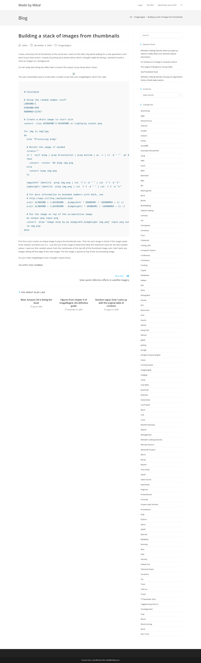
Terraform (145, 574)
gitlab (143, 340)
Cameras (144, 215)
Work (143, 629)
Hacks (143, 360)
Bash (143, 170)
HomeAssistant (147, 365)
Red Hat (144, 534)
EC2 (142, 305)
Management (146, 435)
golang (143, 345)
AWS (142, 160)
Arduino (144, 135)
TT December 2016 (148, 599)
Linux (143, 420)
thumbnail (38, 265)
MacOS (143, 429)
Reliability (144, 539)
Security (144, 559)
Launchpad (145, 405)
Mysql (143, 459)
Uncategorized (146, 609)
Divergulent (145, 295)
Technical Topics (147, 569)
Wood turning (146, 624)
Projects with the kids (149, 504)
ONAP (143, 474)
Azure (143, 165)
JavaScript (145, 390)
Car (142, 220)
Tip (142, 579)
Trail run (144, 589)
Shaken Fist (145, 564)
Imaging (144, 375)
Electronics (145, 310)
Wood (143, 619)
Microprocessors (147, 444)
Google (143, 350)
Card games (145, 225)
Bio (142, 185)
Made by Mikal (29, 5)
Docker (143, 300)
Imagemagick (64, 45)
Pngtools (144, 489)
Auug (143, 155)
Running (144, 544)
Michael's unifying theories (151, 439)
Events (143, 320)
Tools (143, 584)
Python (144, 519)
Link (142, 415)
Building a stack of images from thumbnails (165, 17)
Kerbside (144, 395)
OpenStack (145, 484)
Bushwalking (146, 205)
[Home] (131, 17)
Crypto (143, 270)
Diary (143, 290)
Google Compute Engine (150, 355)
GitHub (144, 335)
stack (31, 265)
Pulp (142, 514)
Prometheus (146, 509)
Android (144, 125)
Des (142, 285)
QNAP (143, 529)
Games (143, 325)
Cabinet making (147, 210)
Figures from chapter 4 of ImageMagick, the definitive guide (73, 302)
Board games (146, 190)
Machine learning (148, 425)
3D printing (145, 111)
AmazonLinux (146, 121)
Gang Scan (145, 330)
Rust (142, 549)
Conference (145, 255)
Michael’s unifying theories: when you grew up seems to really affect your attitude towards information (159, 53)
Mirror (143, 454)
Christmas (145, 230)
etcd (142, 315)
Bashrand (144, 175)
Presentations (146, 494)
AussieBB (144, 145)
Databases (145, 275)
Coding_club (146, 245)
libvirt (143, 410)
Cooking (144, 265)
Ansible (144, 131)
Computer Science (148, 250)
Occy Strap (145, 469)
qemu (143, 524)
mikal (24, 45)
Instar (143, 380)
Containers (145, 260)
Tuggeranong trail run (149, 604)
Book (143, 195)
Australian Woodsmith (150, 150)
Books (143, 200)
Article (143, 141)
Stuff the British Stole (149, 72)
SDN (142, 554)
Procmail (144, 499)
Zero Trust (145, 634)
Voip (142, 614)
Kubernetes (145, 400)
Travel (143, 594)
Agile (143, 116)
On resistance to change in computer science (159, 62)
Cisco (143, 235)
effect (25, 265)
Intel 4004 (145, 385)
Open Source (146, 479)
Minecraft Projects (148, 449)
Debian (143, 280)
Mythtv (144, 464)
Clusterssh (145, 240)
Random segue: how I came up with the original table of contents (111, 302)
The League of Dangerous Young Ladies (157, 67)
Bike (142, 180)
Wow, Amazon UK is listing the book (36, 301)
